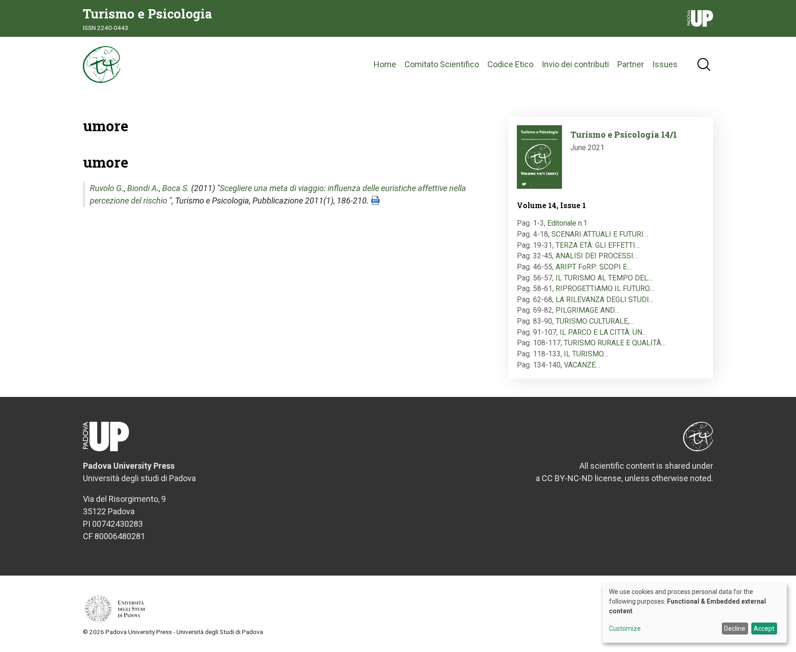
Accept (764, 628)
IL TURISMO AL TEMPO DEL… (604, 278)
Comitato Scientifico (441, 64)
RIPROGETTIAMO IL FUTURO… (605, 288)
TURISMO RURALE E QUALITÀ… (615, 342)
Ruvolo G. (107, 188)
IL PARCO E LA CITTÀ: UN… (603, 332)
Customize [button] (625, 628)
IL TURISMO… (586, 353)
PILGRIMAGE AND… (587, 310)
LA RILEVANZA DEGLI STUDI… (605, 299)
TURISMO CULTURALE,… (595, 321)
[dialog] (695, 613)
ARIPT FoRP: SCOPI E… (594, 266)
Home (385, 64)
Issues (665, 64)
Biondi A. (143, 188)
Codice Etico (510, 64)
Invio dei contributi (575, 64)
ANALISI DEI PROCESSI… (597, 255)
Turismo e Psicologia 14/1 (623, 134)
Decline (734, 628)
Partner (630, 64)
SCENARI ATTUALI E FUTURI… (599, 234)
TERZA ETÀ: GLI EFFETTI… (598, 245)
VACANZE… (582, 365)
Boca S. (175, 188)
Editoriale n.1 (567, 223)
